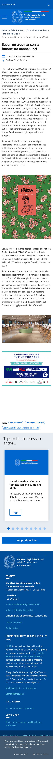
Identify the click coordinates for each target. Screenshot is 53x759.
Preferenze (21, 754)
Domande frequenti (15, 693)
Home (4, 30)
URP (9, 646)
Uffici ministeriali (14, 622)
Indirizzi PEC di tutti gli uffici (19, 610)
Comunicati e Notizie (36, 30)
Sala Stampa (17, 30)
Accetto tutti (40, 754)
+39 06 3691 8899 (31, 656)
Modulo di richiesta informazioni (21, 688)
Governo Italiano (8, 4)
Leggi (15, 512)
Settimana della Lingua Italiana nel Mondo (21, 427)
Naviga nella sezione (26, 540)
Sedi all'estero (12, 628)
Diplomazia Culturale (35, 422)
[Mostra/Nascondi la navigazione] (4, 17)
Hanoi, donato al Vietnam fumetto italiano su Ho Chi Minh (25, 485)
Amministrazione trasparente (20, 708)
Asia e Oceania (16, 422)
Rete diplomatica (10, 33)
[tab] (8, 528)
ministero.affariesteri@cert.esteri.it (23, 604)
